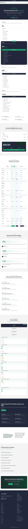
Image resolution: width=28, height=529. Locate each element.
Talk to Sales (14, 96)
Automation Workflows (19, 499)
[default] (3, 2)
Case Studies (2, 519)
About (1, 516)
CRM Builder (18, 494)
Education (2, 508)
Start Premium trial (14, 49)
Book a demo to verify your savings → (14, 149)
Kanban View (18, 504)
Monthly (17, 17)
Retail (1, 505)
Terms (15, 526)
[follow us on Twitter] (4, 498)
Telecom (2, 504)
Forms (17, 507)
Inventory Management (19, 498)
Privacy (13, 526)
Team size (3, 133)
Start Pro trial (14, 73)
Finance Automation (19, 496)
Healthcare (2, 507)
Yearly (12, 17)
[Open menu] (26, 2)
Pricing (1, 517)
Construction (2, 506)
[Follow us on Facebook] (1, 498)
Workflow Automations (19, 506)
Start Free (4, 28)
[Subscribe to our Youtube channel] (5, 498)
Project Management (19, 497)
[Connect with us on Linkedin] (3, 498)
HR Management (19, 495)
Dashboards (18, 505)
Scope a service (4, 410)
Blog (1, 518)
